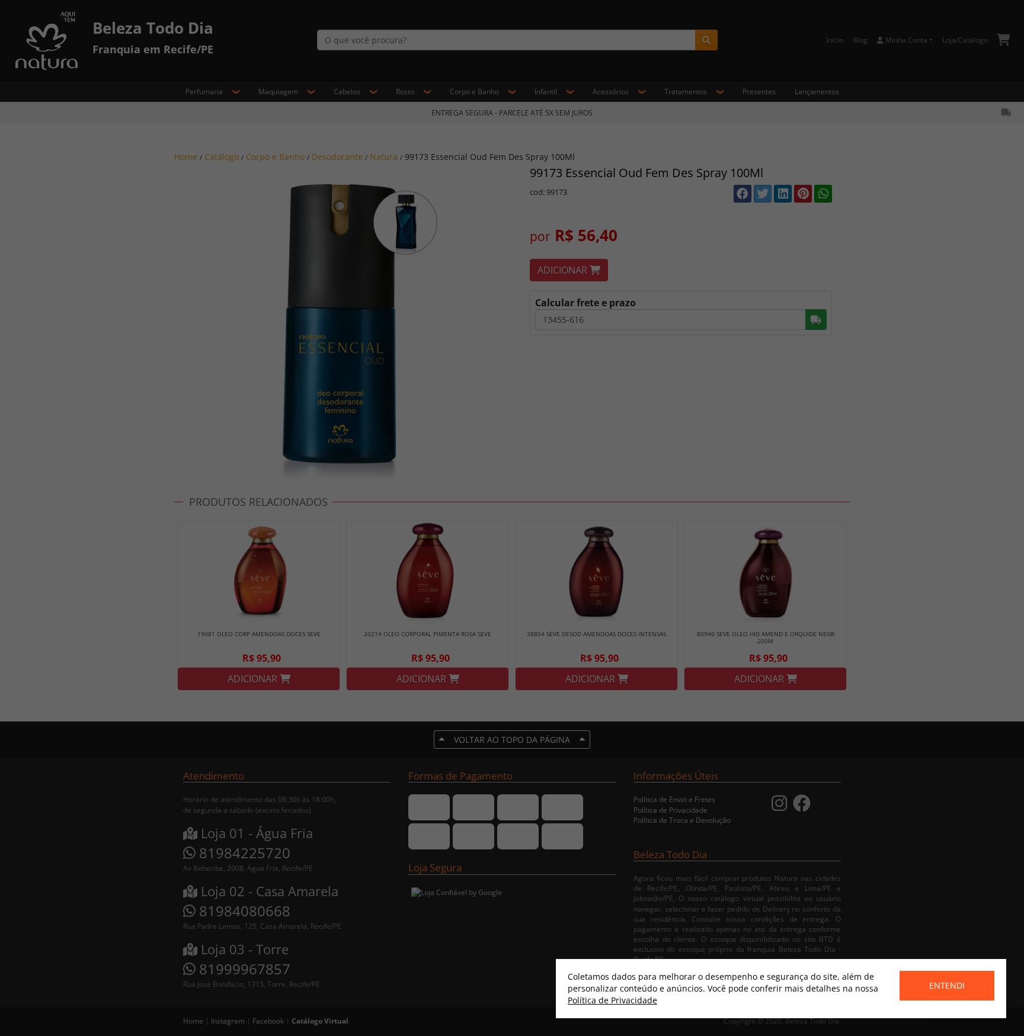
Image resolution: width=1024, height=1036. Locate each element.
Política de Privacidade (612, 1000)
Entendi (947, 985)
